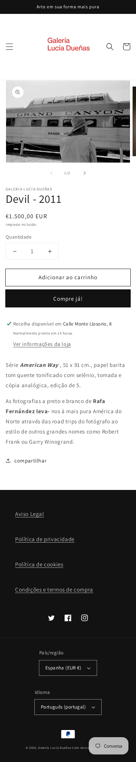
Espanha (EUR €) (63, 668)
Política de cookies (39, 564)
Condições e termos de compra (54, 589)
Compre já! (68, 298)
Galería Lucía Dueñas (54, 747)
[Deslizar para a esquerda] (51, 173)
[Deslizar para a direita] (84, 173)
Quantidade (18, 237)
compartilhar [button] (30, 460)
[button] (9, 46)
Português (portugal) (63, 707)
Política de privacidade (44, 539)
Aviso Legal (29, 513)
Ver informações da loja (42, 344)
